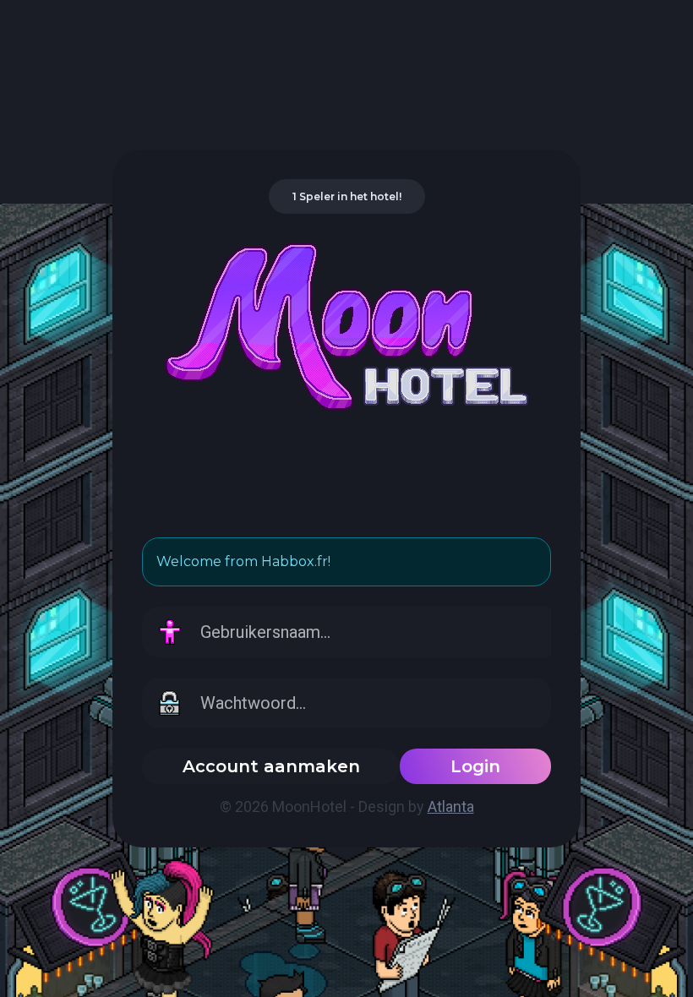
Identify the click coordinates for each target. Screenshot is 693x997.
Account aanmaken (271, 766)
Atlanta (451, 806)
